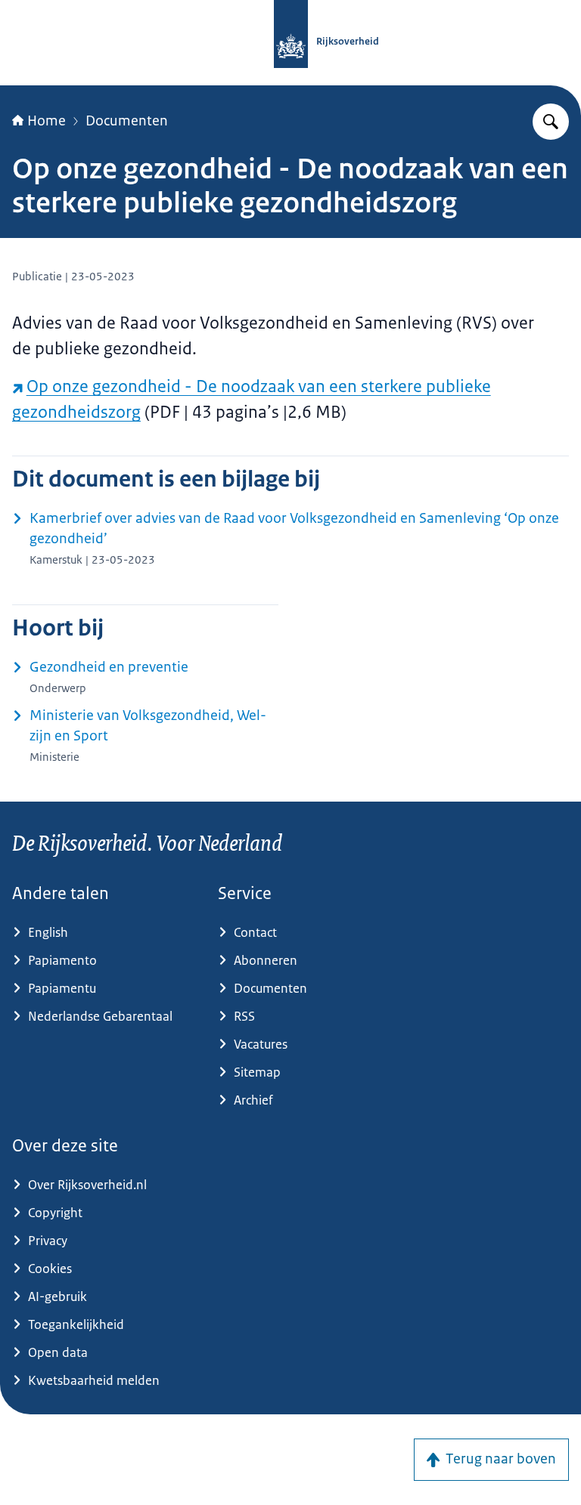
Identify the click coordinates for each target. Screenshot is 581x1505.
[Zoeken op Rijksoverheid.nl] (551, 122)
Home (46, 121)
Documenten (126, 121)
